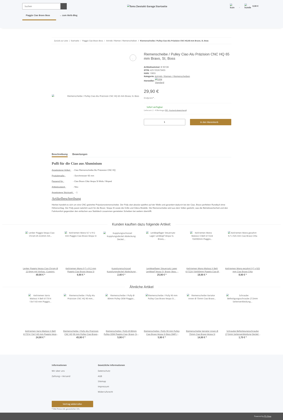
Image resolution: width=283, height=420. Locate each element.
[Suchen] (63, 6)
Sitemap (102, 381)
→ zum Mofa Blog (68, 15)
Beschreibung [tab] (60, 154)
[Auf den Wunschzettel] (133, 58)
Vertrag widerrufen (72, 404)
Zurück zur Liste (61, 40)
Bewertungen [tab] (79, 154)
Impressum (103, 386)
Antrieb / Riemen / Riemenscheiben (172, 76)
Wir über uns (58, 370)
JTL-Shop (267, 416)
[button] (232, 6)
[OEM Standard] (163, 80)
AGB (100, 376)
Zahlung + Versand (61, 376)
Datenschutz (104, 370)
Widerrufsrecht (105, 391)
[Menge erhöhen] (182, 122)
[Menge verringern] (147, 122)
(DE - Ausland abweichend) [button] (176, 110)
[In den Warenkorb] (54, 50)
